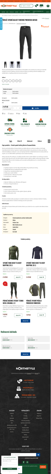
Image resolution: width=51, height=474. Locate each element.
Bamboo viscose (18, 225)
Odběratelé (25, 418)
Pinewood (47, 18)
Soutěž (25, 439)
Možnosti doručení (5, 100)
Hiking (14, 220)
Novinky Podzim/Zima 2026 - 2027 (11, 428)
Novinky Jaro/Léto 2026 (12, 425)
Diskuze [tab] (40, 141)
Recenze (2, 1)
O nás (21, 1)
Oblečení (12, 413)
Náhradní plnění (25, 437)
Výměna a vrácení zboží (25, 423)
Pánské (14, 229)
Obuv (12, 416)
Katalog (5, 1)
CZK (36, 1)
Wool (14, 225)
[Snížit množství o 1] (13, 108)
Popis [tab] (10, 141)
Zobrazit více (25, 354)
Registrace (49, 1)
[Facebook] (23, 462)
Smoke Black (15, 227)
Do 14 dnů (15, 232)
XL (13, 81)
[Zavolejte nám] (36, 6)
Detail (17, 277)
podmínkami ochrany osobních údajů (31, 458)
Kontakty (25, 1)
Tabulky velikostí (25, 430)
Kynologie (12, 418)
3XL (20, 81)
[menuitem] (3, 12)
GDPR (25, 425)
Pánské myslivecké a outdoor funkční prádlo (22, 218)
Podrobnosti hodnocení (21, 23)
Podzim (14, 222)
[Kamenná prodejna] (41, 6)
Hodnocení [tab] (29, 141)
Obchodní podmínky (25, 421)
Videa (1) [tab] (19, 141)
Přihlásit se (39, 413)
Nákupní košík (39, 418)
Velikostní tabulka (5, 84)
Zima (17, 222)
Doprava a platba (17, 1)
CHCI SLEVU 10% (9, 468)
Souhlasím (43, 467)
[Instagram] (27, 462)
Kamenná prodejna (10, 1)
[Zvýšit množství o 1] (20, 108)
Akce (12, 423)
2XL (16, 81)
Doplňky (12, 421)
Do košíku (37, 108)
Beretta (36, 373)
